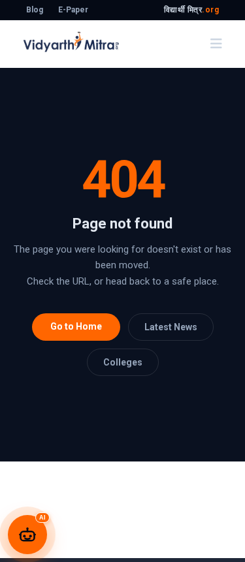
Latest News (170, 327)
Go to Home (76, 326)
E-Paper (73, 9)
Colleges (122, 362)
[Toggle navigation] (216, 43)
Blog (34, 9)
